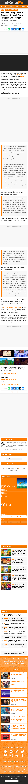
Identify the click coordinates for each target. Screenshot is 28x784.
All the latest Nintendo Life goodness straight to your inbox (14, 777)
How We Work (16, 658)
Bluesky (16, 449)
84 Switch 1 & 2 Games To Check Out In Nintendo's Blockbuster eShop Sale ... (15, 632)
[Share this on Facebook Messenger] (23, 29)
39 (9, 580)
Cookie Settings (20, 663)
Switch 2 (3, 486)
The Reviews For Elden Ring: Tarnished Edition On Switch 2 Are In (14, 652)
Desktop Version (14, 666)
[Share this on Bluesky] (12, 29)
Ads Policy (6, 663)
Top (2, 658)
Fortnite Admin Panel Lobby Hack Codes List (14, 624)
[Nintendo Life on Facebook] (22, 756)
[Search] (25, 2)
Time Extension (23, 766)
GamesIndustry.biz (12, 771)
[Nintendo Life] (14, 2)
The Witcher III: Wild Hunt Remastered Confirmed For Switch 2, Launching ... (15, 636)
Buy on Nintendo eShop (13, 516)
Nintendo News (13, 769)
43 (17, 392)
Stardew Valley (14, 9)
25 (9, 572)
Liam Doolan (4, 25)
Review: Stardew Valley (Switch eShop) (8, 508)
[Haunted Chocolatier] (21, 353)
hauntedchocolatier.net (10, 373)
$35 (10, 522)
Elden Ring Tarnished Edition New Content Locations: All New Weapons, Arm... (15, 628)
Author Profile (9, 449)
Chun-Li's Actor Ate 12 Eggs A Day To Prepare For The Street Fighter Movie (15, 615)
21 (9, 555)
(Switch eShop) (8, 379)
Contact (6, 661)
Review (10, 383)
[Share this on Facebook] (14, 29)
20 (9, 588)
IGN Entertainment (21, 760)
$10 (23, 522)
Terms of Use (21, 661)
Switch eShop (4, 483)
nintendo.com (4, 512)
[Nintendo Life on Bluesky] (5, 756)
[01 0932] (21, 361)
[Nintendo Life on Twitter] (22, 752)
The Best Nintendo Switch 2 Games (14, 649)
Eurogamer (24, 769)
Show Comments (14, 459)
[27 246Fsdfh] (7, 353)
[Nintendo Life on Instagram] (11, 756)
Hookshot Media (9, 760)
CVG (19, 771)
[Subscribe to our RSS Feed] (5, 752)
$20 (17, 522)
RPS (23, 771)
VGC (5, 771)
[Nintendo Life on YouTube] (11, 752)
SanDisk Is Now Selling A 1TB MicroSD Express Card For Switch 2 (15, 641)
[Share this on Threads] (20, 29)
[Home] (2, 6)
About (6, 658)
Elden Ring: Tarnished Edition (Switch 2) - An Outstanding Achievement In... (15, 619)
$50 (4, 522)
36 (9, 563)
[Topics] (2, 2)
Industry (7, 9)
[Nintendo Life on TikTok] (16, 752)
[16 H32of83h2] (7, 361)
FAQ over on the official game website (12, 307)
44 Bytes (9, 761)
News (2, 9)
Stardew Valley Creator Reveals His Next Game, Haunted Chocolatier (12, 15)
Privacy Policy (12, 661)
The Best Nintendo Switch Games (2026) (11, 384)
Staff (10, 658)
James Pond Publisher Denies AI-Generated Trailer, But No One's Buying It (14, 645)
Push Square (8, 766)
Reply (21, 449)
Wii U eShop (7, 486)
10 (13, 392)
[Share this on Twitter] (17, 29)
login (19, 468)
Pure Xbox (15, 766)
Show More (14, 743)
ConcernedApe (4, 490)
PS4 (4, 487)
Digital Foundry (4, 769)
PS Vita (11, 486)
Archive (13, 663)
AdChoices (15, 761)
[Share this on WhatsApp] (9, 29)
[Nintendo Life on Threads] (16, 756)
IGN (19, 769)
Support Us (24, 658)
